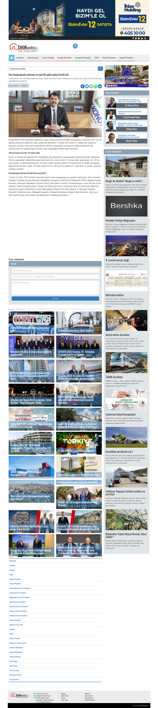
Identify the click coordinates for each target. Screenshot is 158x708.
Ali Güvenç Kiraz (131, 105)
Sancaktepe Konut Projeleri (20, 588)
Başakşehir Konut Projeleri (20, 597)
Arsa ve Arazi (14, 670)
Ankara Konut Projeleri (18, 611)
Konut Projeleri (15, 584)
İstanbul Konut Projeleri (19, 606)
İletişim (63, 694)
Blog (11, 574)
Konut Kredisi (15, 638)
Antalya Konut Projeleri (18, 615)
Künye (63, 698)
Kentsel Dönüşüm (16, 647)
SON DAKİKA (35, 38)
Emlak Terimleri (15, 579)
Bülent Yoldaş (131, 140)
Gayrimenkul (89, 698)
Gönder (55, 298)
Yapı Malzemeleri (16, 652)
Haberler (24, 85)
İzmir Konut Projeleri (17, 602)
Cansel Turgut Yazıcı (131, 117)
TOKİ (11, 634)
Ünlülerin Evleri (15, 675)
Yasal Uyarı (64, 700)
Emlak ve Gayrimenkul (18, 643)
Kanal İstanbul (15, 620)
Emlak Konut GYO (16, 625)
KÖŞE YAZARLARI (112, 93)
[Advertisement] (55, 226)
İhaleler (12, 565)
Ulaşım (12, 570)
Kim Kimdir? (14, 679)
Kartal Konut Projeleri (18, 593)
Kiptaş (12, 629)
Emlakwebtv (13, 85)
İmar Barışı (14, 661)
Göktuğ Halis (131, 129)
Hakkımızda (64, 696)
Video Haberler (15, 657)
